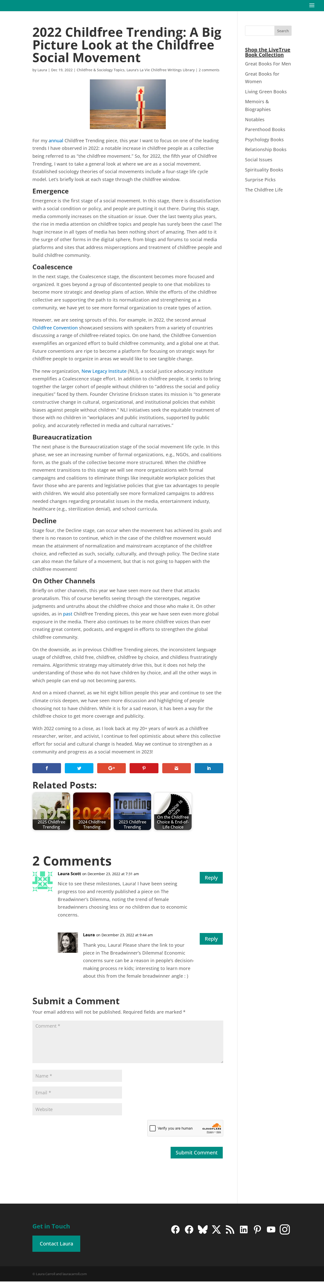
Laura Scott (69, 873)
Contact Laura (56, 1243)
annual (56, 140)
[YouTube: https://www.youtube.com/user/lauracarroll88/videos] (271, 1233)
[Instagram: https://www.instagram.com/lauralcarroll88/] (285, 1233)
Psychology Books (264, 139)
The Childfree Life (264, 190)
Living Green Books (266, 92)
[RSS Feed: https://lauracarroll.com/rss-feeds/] (230, 1233)
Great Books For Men (268, 64)
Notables (255, 119)
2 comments (209, 69)
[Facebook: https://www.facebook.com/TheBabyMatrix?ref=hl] (189, 1233)
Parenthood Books (265, 129)
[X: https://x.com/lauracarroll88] (216, 1233)
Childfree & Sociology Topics (101, 69)
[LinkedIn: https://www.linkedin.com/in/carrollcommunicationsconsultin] (244, 1233)
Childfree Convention (55, 328)
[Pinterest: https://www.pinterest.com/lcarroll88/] (257, 1233)
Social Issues (258, 159)
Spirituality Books (264, 170)
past (67, 614)
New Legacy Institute (104, 371)
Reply (211, 877)
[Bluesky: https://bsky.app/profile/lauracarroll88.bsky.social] (203, 1233)
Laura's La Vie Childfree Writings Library (161, 69)
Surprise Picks (260, 180)
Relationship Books (266, 149)
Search (283, 30)
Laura (42, 69)
